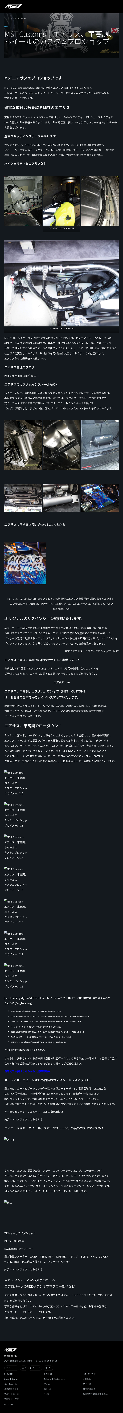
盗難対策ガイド (11, 1389)
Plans (46, 1394)
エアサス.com (61, 682)
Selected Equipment (54, 1379)
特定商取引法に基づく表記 (95, 1394)
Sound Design (11, 1379)
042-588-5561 (49, 1361)
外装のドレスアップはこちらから (23, 1269)
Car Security (10, 1384)
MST (12, 18)
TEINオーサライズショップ (20, 1233)
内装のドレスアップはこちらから (23, 1119)
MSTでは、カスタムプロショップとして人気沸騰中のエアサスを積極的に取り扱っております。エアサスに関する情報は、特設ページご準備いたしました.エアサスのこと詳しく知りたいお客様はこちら (61, 604)
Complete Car (11, 1399)
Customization (12, 1394)
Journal (48, 1389)
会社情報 (87, 1379)
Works (47, 1384)
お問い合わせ (89, 1389)
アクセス (87, 1384)
